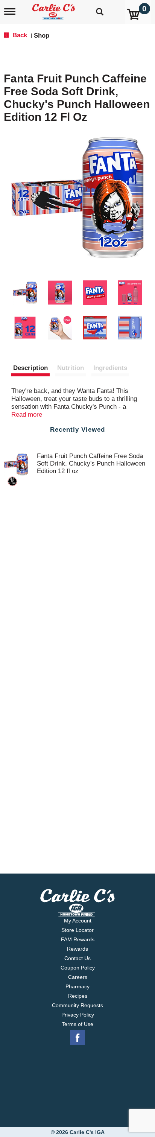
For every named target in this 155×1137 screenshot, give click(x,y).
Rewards (77, 949)
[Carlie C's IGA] (54, 9)
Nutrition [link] (70, 367)
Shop (41, 35)
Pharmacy (77, 986)
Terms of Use (77, 1024)
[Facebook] (77, 1038)
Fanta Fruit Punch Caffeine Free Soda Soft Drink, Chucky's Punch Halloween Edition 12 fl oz (91, 463)
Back (19, 35)
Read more (26, 414)
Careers (77, 977)
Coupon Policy (78, 968)
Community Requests (77, 1005)
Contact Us (77, 958)
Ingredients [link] (110, 367)
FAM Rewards (77, 939)
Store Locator (77, 930)
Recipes (77, 996)
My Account (77, 921)
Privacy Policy (77, 1015)
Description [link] (30, 367)
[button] (25, 292)
